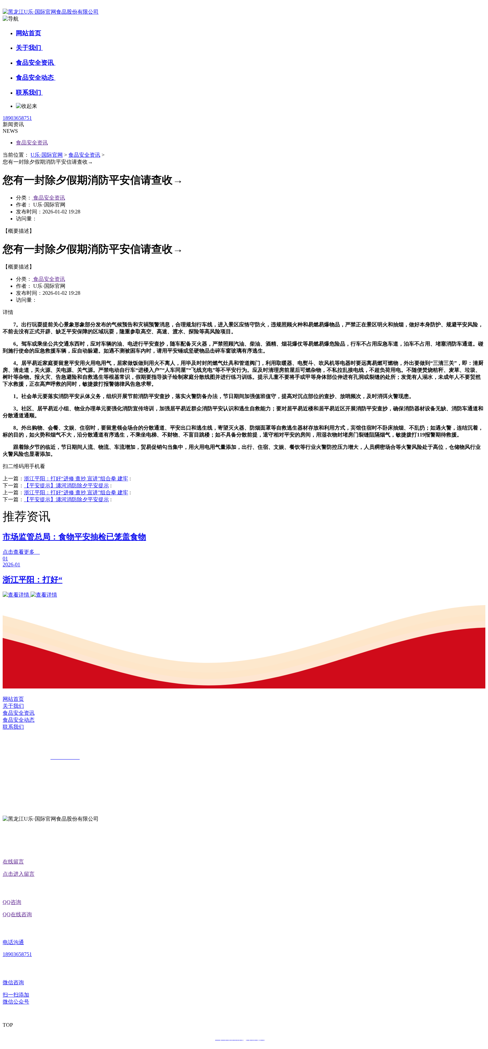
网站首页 (28, 33)
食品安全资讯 (35, 62)
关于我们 (29, 47)
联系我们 (29, 92)
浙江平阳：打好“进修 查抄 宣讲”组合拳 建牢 (76, 478)
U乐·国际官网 (47, 155)
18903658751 (17, 118)
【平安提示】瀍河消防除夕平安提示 (66, 485)
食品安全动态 (35, 77)
